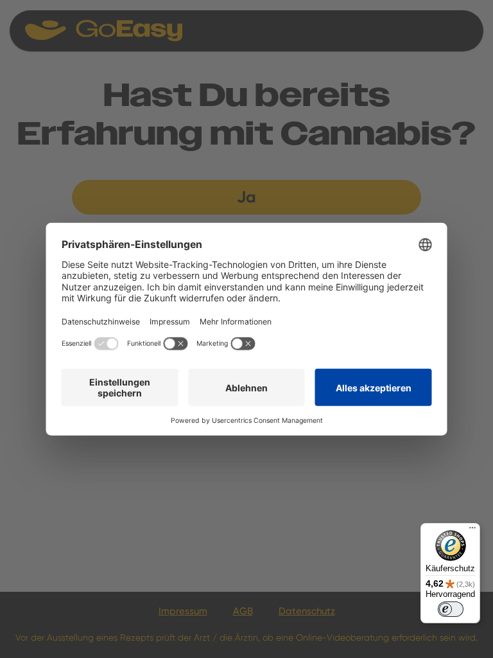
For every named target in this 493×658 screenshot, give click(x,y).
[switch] (450, 609)
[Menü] (472, 530)
